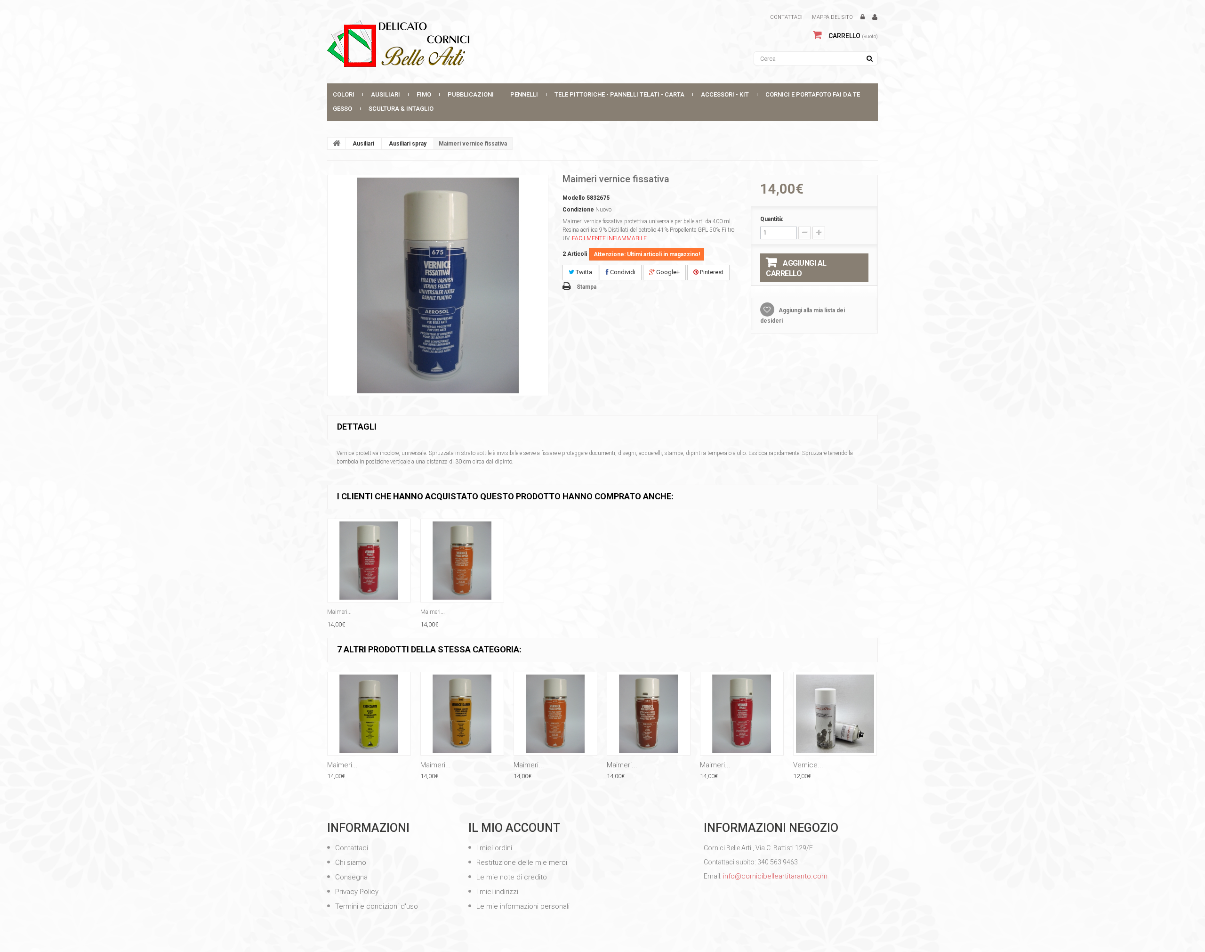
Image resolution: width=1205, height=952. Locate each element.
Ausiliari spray (407, 143)
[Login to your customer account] (862, 17)
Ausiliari (385, 94)
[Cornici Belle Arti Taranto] (414, 43)
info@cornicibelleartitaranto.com (775, 876)
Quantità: (771, 219)
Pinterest (711, 272)
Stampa (586, 287)
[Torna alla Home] (336, 143)
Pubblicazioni (471, 94)
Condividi (622, 272)
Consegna (350, 877)
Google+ (667, 272)
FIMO (424, 94)
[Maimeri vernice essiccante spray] (369, 714)
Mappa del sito (832, 17)
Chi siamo (349, 862)
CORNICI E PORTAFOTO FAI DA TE (812, 94)
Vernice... (808, 765)
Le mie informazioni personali (522, 906)
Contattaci (786, 17)
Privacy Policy (355, 891)
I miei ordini (493, 848)
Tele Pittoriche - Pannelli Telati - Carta (619, 94)
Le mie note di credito (510, 877)
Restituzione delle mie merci (520, 862)
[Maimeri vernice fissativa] (438, 285)
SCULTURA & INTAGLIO (401, 108)
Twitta (583, 272)
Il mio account (514, 828)
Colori (343, 94)
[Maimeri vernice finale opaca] (462, 560)
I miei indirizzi (496, 891)
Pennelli (524, 94)
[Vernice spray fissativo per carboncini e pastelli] (835, 714)
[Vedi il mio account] (874, 17)
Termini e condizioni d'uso (375, 906)
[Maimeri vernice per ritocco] (649, 714)
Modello (573, 198)
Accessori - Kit (725, 94)
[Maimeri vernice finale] (369, 560)
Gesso (342, 108)
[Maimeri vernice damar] (462, 714)
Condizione (578, 209)
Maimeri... (339, 612)
